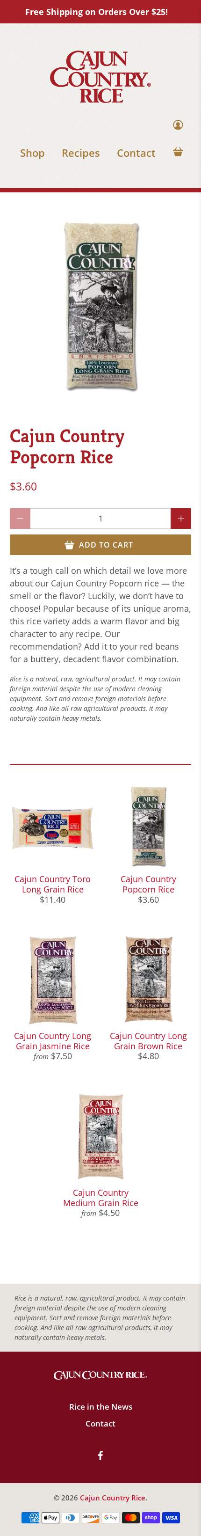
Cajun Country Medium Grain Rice (100, 1197)
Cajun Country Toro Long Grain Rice (52, 884)
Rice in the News (100, 1406)
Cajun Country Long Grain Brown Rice (148, 1041)
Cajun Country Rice (112, 1497)
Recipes (81, 153)
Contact (136, 153)
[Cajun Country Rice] (100, 77)
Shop (32, 153)
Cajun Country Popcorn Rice (148, 884)
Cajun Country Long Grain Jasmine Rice (52, 1041)
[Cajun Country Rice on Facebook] (100, 1457)
